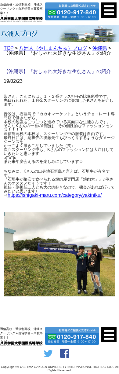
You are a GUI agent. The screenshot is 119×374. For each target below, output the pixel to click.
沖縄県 (99, 48)
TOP (9, 48)
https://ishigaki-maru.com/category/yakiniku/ (55, 195)
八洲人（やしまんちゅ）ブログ (53, 48)
